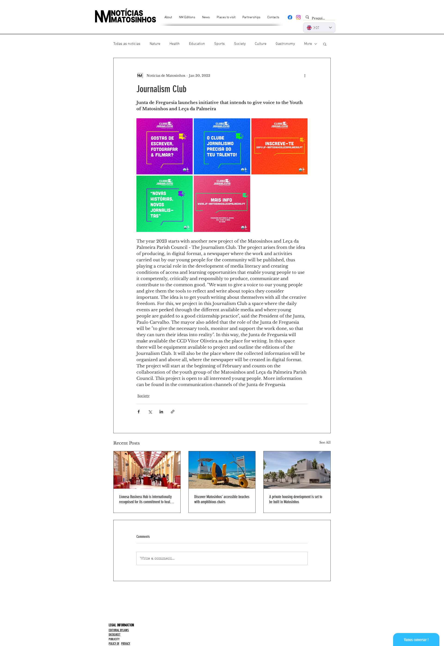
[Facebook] (290, 17)
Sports (219, 44)
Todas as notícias (126, 44)
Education (197, 44)
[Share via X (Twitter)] (150, 411)
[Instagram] (298, 17)
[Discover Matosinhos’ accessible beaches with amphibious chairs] (222, 470)
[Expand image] (164, 146)
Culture (260, 44)
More (308, 44)
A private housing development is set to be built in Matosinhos (295, 499)
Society (240, 44)
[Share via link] (172, 411)
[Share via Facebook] (138, 411)
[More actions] (305, 75)
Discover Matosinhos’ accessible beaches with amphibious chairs (221, 499)
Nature (155, 44)
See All (325, 442)
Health (175, 44)
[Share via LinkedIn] (161, 411)
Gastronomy (285, 44)
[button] (325, 44)
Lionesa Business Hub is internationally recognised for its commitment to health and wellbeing (146, 499)
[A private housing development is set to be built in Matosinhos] (297, 470)
